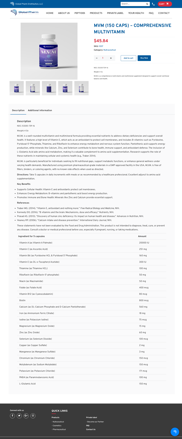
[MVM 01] (49, 51)
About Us (64, 13)
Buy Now (144, 58)
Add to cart (128, 58)
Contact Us (90, 429)
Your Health (136, 13)
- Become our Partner (95, 422)
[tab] (18, 111)
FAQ (151, 13)
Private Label (115, 13)
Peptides (80, 13)
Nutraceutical (110, 50)
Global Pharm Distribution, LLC (29, 4)
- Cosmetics (56, 426)
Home (49, 13)
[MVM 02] (33, 88)
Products (95, 13)
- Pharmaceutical (59, 429)
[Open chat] (175, 432)
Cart (162, 4)
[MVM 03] (49, 88)
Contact (164, 13)
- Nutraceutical (58, 422)
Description (18, 110)
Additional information (40, 110)
